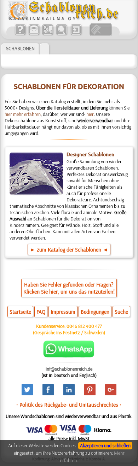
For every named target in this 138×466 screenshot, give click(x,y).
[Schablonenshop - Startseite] (62, 19)
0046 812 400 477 (84, 326)
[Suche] (61, 34)
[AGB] (47, 34)
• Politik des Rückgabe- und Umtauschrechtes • (68, 404)
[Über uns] (20, 34)
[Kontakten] (34, 34)
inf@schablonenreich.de (69, 369)
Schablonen (20, 48)
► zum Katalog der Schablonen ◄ (69, 249)
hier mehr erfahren (23, 114)
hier (90, 114)
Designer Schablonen (90, 154)
